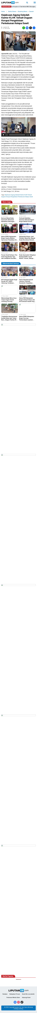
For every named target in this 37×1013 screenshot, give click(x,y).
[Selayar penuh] (33, 135)
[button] (18, 127)
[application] (18, 127)
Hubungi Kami (26, 997)
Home (3, 11)
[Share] (34, 28)
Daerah (31, 11)
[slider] (17, 134)
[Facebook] (27, 28)
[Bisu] (31, 135)
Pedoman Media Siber (13, 997)
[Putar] (3, 135)
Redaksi (5, 994)
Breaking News (22, 11)
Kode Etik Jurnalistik (28, 994)
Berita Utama (12, 11)
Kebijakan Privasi (14, 994)
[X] (30, 28)
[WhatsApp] (23, 28)
